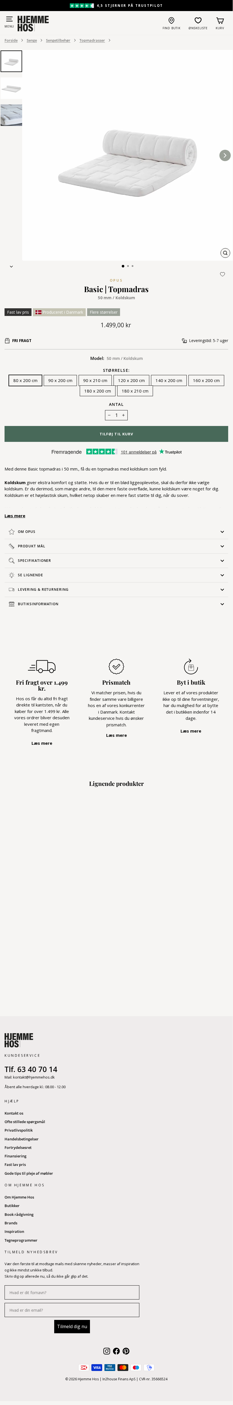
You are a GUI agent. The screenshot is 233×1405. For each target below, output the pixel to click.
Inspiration (14, 1231)
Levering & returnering (43, 589)
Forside (11, 40)
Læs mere (15, 515)
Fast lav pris (15, 1164)
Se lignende (30, 575)
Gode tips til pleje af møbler (29, 1173)
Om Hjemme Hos (19, 1197)
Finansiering (15, 1156)
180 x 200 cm (97, 391)
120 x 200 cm (131, 380)
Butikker (12, 1205)
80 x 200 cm (25, 380)
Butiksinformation (38, 604)
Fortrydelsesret (18, 1147)
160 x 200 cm (206, 380)
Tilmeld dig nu (72, 1326)
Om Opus (26, 531)
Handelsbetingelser (22, 1139)
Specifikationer (34, 560)
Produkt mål (31, 546)
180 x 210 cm (135, 391)
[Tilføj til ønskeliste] (222, 274)
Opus (116, 280)
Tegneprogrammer (21, 1240)
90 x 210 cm (95, 380)
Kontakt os (14, 1113)
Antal (116, 404)
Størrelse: (116, 371)
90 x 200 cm (60, 380)
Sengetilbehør (58, 40)
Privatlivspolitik (19, 1130)
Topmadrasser (92, 40)
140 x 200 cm (169, 380)
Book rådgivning (19, 1214)
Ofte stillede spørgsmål (25, 1121)
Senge (32, 40)
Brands (11, 1222)
